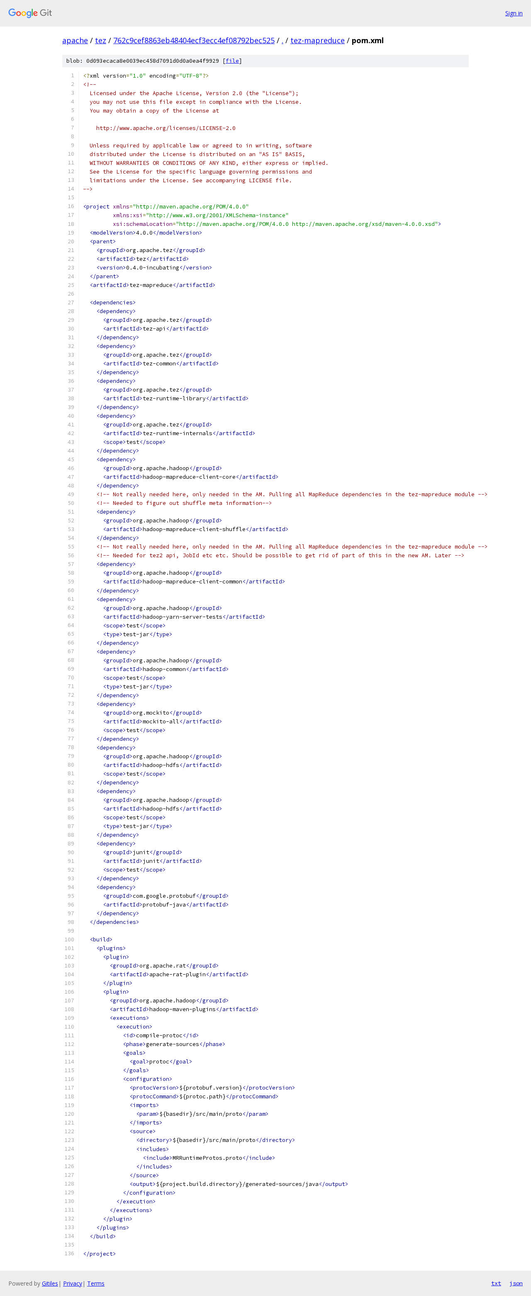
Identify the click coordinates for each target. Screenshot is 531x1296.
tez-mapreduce (317, 40)
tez (100, 40)
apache (75, 40)
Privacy (72, 1283)
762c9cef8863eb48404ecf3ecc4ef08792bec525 (194, 40)
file (232, 60)
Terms (96, 1283)
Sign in (514, 13)
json (516, 1283)
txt (496, 1283)
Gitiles (50, 1283)
